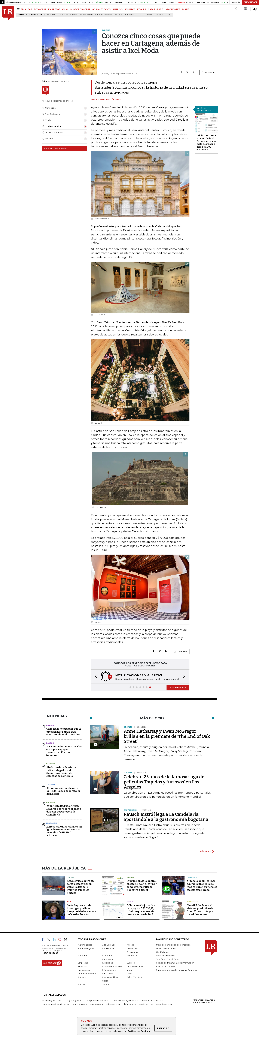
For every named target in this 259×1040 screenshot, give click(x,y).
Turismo (50, 784)
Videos (105, 984)
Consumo (83, 955)
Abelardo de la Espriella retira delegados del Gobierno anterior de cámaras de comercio (61, 772)
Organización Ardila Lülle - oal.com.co (204, 1001)
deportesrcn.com (164, 1004)
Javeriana (52, 15)
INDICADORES (172, 9)
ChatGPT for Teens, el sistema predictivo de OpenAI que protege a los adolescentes (200, 910)
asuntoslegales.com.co (53, 1000)
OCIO (65, 9)
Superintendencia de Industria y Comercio (177, 970)
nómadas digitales (68, 15)
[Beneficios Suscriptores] (245, 8)
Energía (130, 877)
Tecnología (192, 902)
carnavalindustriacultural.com (56, 1004)
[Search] (236, 8)
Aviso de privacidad (165, 955)
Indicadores (84, 970)
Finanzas (82, 966)
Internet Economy (87, 973)
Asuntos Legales (86, 948)
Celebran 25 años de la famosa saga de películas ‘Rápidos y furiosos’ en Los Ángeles (164, 782)
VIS (169, 15)
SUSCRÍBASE (251, 2)
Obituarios (107, 973)
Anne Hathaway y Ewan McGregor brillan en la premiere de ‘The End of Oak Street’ (167, 736)
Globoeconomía (135, 966)
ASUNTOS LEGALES (135, 9)
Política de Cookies (139, 1031)
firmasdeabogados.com (126, 1000)
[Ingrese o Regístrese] (254, 9)
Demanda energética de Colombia (96, 15)
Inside (129, 970)
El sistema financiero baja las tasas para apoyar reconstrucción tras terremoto (64, 751)
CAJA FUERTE (155, 9)
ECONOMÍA (40, 9)
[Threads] (66, 940)
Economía (132, 955)
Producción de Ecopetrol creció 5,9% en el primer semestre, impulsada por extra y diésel (142, 885)
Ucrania (70, 877)
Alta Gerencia (109, 945)
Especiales (107, 963)
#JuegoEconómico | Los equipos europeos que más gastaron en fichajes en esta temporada (202, 885)
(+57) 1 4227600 (50, 953)
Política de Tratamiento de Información (175, 963)
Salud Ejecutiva (134, 977)
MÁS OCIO (205, 851)
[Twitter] (187, 72)
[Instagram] (60, 940)
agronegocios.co (75, 1000)
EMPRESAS (54, 9)
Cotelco (148, 15)
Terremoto (160, 15)
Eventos (131, 963)
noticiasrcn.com (113, 1004)
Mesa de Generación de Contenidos (173, 945)
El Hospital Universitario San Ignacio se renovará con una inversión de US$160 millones (64, 831)
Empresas (83, 963)
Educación (51, 823)
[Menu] (18, 9)
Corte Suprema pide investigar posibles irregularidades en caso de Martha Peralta (81, 910)
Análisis (130, 945)
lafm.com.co (130, 1004)
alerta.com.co (146, 1004)
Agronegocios (85, 945)
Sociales (82, 984)
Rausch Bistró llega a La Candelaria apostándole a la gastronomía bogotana (166, 817)
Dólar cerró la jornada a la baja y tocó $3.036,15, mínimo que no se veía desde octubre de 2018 (141, 910)
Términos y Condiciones (167, 959)
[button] (95, 677)
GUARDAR (210, 72)
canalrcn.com (80, 1004)
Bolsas (130, 902)
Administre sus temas (56, 148)
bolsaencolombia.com (152, 1000)
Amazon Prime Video (124, 15)
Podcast (82, 977)
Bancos (50, 725)
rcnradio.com (96, 1004)
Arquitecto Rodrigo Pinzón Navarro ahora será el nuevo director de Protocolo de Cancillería (63, 810)
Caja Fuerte (108, 948)
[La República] (8, 13)
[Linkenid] (55, 940)
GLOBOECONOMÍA (80, 9)
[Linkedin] (194, 72)
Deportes (192, 877)
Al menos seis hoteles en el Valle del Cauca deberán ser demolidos (63, 791)
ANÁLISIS (117, 9)
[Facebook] (181, 72)
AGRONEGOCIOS (101, 9)
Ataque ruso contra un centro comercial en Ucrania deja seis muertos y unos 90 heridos (80, 887)
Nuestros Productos (166, 948)
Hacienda (50, 764)
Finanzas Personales (112, 966)
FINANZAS (26, 9)
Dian (139, 15)
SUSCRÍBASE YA (178, 687)
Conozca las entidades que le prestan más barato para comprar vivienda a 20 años (63, 731)
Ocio (129, 973)
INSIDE (185, 9)
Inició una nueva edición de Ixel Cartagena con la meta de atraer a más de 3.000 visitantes (206, 142)
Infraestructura (109, 970)
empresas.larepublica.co (99, 1000)
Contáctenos (162, 952)
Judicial (70, 902)
